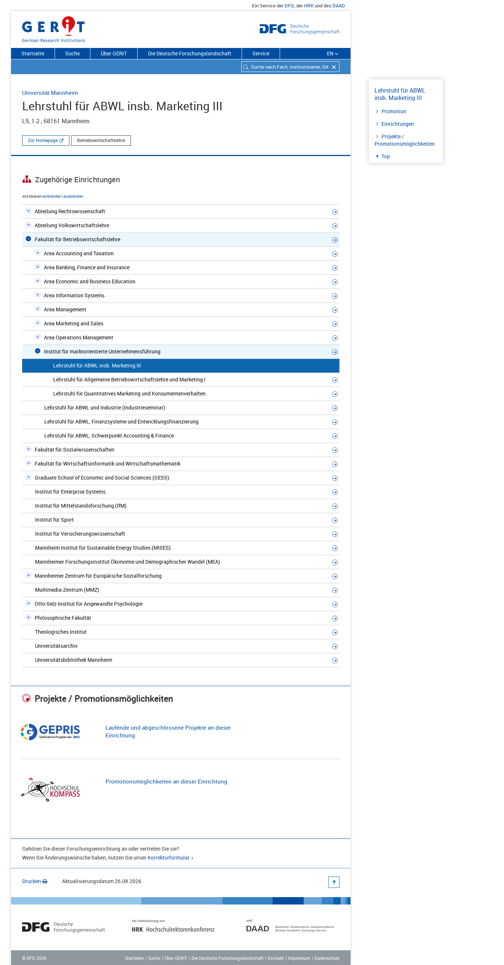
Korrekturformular (169, 857)
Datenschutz (326, 958)
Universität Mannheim (50, 92)
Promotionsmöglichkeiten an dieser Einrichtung (166, 781)
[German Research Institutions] (53, 27)
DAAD (338, 5)
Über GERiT (114, 53)
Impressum (299, 958)
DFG (289, 5)
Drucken (31, 881)
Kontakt (276, 958)
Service (260, 53)
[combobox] (290, 66)
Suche (72, 53)
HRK (309, 5)
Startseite (32, 53)
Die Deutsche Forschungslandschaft (189, 53)
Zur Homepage (43, 140)
